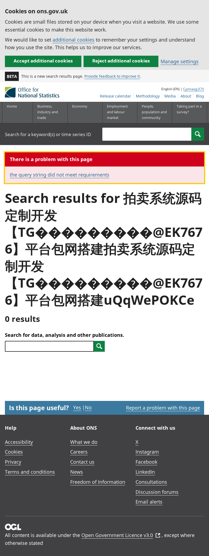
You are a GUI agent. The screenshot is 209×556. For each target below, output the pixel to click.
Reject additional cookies (121, 61)
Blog (200, 96)
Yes (77, 407)
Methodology (148, 96)
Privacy (13, 461)
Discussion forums (157, 492)
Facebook (146, 461)
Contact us (82, 461)
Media (170, 96)
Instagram (147, 451)
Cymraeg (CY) (193, 89)
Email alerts (149, 501)
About (185, 96)
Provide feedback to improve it (112, 76)
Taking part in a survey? (189, 109)
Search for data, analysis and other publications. (64, 335)
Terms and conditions (30, 472)
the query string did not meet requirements (59, 174)
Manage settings (180, 61)
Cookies (14, 451)
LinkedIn (145, 472)
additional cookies (73, 39)
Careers (79, 451)
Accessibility (19, 442)
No (88, 407)
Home (12, 106)
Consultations (151, 482)
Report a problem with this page (163, 407)
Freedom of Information (97, 482)
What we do (83, 442)
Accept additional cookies (43, 61)
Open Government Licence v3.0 (117, 535)
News (76, 472)
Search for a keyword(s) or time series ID (48, 134)
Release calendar (115, 96)
